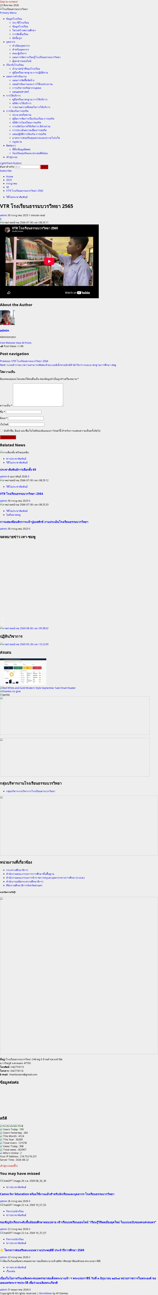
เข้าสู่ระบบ (11, 157)
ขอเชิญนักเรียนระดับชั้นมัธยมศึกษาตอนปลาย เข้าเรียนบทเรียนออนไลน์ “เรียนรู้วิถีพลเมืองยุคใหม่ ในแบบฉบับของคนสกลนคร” (78, 1222)
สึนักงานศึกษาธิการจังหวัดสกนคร (24, 885)
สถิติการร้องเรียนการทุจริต (26, 122)
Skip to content (9, 1)
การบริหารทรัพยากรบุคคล (26, 88)
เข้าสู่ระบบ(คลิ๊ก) (9, 1165)
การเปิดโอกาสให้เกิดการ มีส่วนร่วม (31, 126)
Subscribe (6, 170)
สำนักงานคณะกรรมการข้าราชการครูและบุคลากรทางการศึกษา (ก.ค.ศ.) (45, 877)
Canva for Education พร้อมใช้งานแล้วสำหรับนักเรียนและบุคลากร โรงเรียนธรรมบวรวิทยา (57, 1194)
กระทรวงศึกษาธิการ (17, 870)
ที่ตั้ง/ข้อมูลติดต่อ (21, 149)
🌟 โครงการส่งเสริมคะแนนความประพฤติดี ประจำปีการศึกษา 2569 (42, 1250)
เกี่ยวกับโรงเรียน (15, 65)
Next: (58, 365)
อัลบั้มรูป (17, 38)
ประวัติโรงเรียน (20, 22)
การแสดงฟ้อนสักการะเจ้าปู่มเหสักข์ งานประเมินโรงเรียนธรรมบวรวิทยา (44, 522)
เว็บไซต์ (4, 424)
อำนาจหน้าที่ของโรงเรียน (26, 68)
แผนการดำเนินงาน (16, 76)
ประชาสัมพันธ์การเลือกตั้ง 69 (18, 469)
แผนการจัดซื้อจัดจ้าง (23, 80)
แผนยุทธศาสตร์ (20, 91)
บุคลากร (10, 41)
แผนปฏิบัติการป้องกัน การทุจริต (29, 134)
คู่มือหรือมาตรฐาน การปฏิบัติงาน (30, 72)
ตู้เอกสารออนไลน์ (21, 61)
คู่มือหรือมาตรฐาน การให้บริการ (30, 99)
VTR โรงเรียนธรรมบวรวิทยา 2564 (21, 494)
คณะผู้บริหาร (19, 53)
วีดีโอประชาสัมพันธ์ (17, 197)
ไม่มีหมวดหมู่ (13, 514)
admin (4, 215)
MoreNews (45, 1293)
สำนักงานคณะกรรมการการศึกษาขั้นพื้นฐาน (30, 874)
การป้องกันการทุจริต (17, 111)
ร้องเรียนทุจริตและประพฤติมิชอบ (30, 153)
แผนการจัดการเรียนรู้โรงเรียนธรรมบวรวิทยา (36, 57)
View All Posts (23, 342)
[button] (8, 12)
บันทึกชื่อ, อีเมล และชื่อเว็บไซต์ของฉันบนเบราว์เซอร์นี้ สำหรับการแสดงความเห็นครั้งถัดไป (52, 430)
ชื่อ (2, 411)
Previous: (24, 361)
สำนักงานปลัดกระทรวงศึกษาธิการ (24, 881)
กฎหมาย (17, 141)
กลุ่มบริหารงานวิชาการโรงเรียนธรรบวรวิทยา (30, 791)
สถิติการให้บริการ (21, 103)
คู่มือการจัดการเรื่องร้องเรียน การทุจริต (33, 118)
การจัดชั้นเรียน (20, 34)
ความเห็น (6, 405)
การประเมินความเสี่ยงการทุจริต (29, 130)
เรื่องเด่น (10, 1271)
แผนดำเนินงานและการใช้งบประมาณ (32, 84)
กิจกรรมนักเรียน (15, 1211)
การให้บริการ (13, 95)
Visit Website (8, 342)
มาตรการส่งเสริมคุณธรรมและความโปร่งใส (36, 138)
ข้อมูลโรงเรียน (14, 18)
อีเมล (4, 418)
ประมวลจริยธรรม (21, 114)
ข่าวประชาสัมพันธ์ (16, 458)
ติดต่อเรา (11, 145)
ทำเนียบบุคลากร (21, 45)
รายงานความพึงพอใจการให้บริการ (31, 107)
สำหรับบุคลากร (20, 49)
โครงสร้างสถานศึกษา (24, 30)
